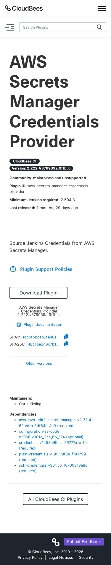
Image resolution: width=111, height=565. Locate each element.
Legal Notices (61, 557)
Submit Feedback (84, 541)
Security (86, 557)
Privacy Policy (30, 557)
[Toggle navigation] (102, 8)
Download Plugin (38, 293)
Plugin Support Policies (46, 269)
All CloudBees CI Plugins (55, 499)
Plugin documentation (43, 324)
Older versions (39, 364)
